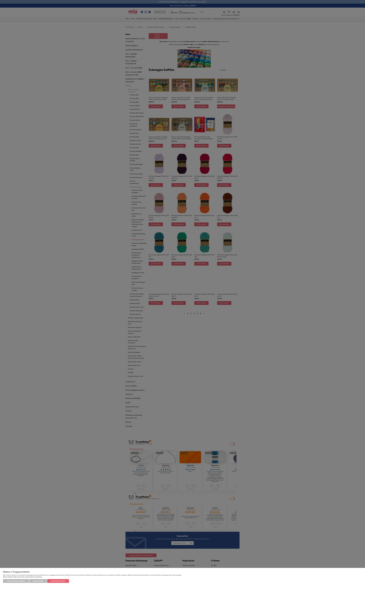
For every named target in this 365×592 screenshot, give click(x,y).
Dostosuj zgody (38, 581)
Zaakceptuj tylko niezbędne (16, 581)
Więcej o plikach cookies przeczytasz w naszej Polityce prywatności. (22, 576)
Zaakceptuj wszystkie (58, 581)
